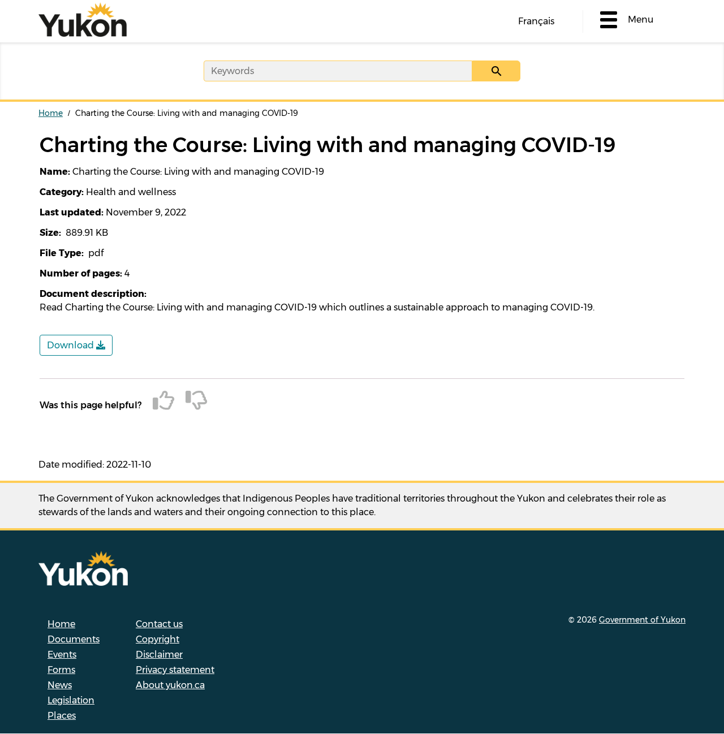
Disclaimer (159, 654)
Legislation (71, 700)
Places (62, 715)
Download (71, 345)
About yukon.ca (170, 685)
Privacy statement (175, 669)
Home (50, 113)
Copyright (157, 639)
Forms (61, 669)
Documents (74, 639)
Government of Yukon (642, 620)
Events (62, 654)
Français (536, 21)
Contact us (159, 624)
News (60, 685)
